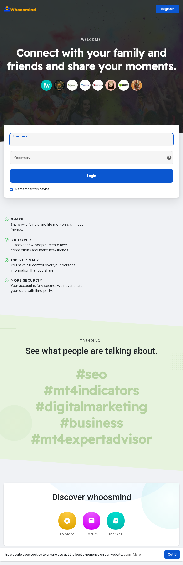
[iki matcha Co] (72, 85)
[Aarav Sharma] (59, 85)
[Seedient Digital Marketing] (110, 85)
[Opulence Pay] (97, 85)
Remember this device (32, 189)
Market (115, 534)
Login (91, 176)
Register (167, 9)
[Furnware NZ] (46, 85)
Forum (92, 534)
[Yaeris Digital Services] (85, 85)
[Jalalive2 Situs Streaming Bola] (123, 85)
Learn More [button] (132, 554)
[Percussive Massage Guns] (136, 85)
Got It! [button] (172, 554)
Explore (67, 534)
